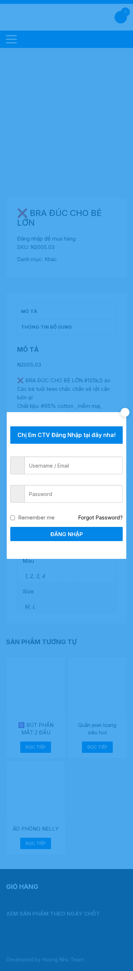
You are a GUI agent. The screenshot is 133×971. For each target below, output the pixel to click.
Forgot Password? (100, 517)
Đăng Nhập (66, 534)
